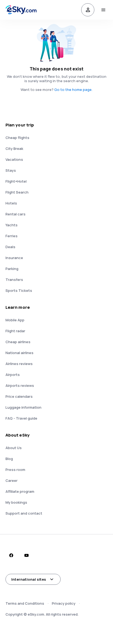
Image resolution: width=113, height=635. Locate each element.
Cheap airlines (17, 341)
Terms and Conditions (24, 603)
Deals (10, 246)
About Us (13, 447)
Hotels (11, 203)
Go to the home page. (73, 89)
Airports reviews (19, 385)
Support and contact (23, 513)
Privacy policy (63, 603)
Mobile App (14, 320)
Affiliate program (19, 491)
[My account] (87, 9)
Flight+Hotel (16, 181)
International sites (28, 579)
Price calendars (19, 396)
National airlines (19, 352)
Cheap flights (17, 137)
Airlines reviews (19, 363)
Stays (10, 170)
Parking (11, 268)
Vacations (14, 159)
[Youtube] (26, 555)
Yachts (11, 224)
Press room (15, 469)
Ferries (11, 235)
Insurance (14, 257)
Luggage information (23, 407)
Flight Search (17, 192)
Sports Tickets (18, 290)
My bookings (16, 502)
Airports (12, 374)
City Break (14, 148)
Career (11, 480)
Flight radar (15, 330)
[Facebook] (10, 555)
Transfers (14, 279)
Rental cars (15, 214)
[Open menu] (103, 9)
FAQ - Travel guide (21, 418)
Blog (9, 458)
